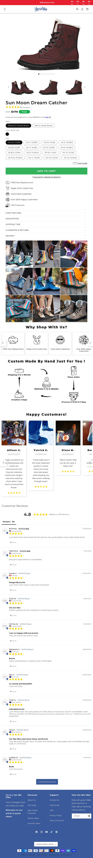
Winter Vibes (33, 818)
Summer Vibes (34, 823)
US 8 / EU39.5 (67, 148)
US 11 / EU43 (34, 158)
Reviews (10, 236)
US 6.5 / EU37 (14, 148)
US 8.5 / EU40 (14, 153)
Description (12, 219)
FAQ (51, 810)
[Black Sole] (7, 134)
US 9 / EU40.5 (32, 153)
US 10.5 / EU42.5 (15, 158)
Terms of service (66, 855)
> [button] (47, 782)
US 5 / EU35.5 (32, 142)
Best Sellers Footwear (33, 811)
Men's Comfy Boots (43, 126)
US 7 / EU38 (31, 148)
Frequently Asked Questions (46, 177)
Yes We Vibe (31, 855)
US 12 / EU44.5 (70, 158)
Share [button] (14, 542)
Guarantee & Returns (17, 230)
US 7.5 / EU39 (49, 148)
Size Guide (82, 163)
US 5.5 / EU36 (49, 142)
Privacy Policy (56, 815)
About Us (32, 800)
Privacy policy (54, 855)
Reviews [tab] (6, 522)
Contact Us (54, 800)
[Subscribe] (88, 816)
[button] (4, 9)
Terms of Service (57, 821)
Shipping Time (13, 224)
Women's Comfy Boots (18, 126)
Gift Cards (32, 805)
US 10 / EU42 (68, 153)
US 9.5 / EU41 (50, 153)
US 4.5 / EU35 (14, 142)
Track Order (55, 805)
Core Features (13, 213)
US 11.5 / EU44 (51, 158)
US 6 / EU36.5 (67, 142)
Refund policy (42, 855)
